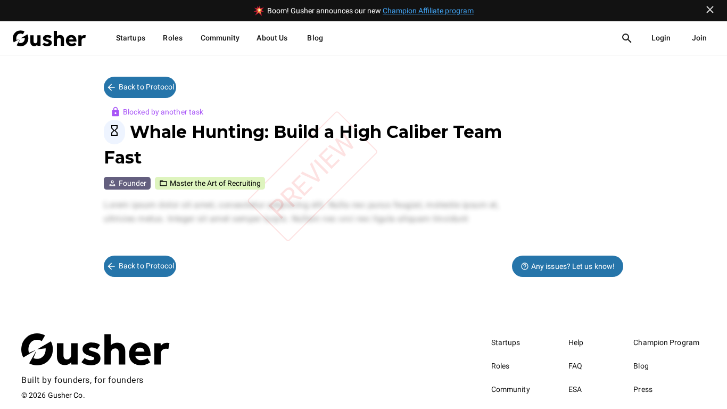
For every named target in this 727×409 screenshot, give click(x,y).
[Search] (627, 38)
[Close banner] (710, 10)
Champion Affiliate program (428, 10)
